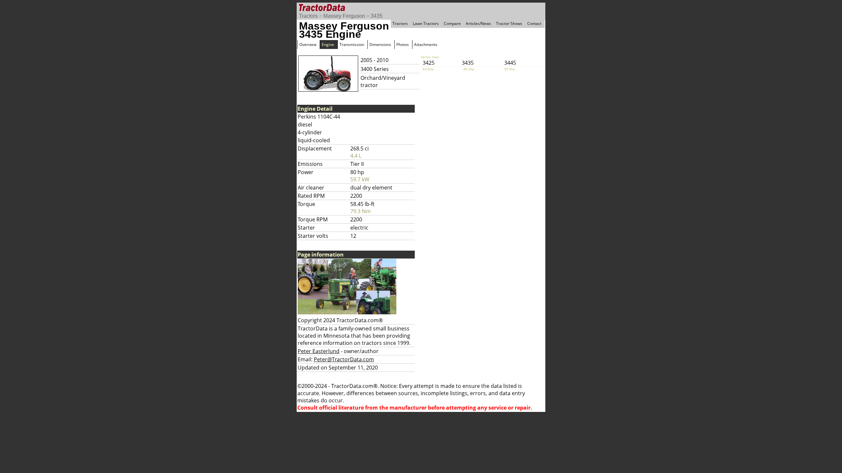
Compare (452, 23)
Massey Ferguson (344, 16)
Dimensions (380, 44)
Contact (534, 23)
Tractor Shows (509, 23)
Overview (307, 44)
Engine (328, 44)
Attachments (425, 44)
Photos (402, 44)
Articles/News (478, 23)
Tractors (308, 16)
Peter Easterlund (318, 351)
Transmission (351, 44)
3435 (377, 16)
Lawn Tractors (426, 23)
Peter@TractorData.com (344, 359)
